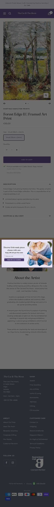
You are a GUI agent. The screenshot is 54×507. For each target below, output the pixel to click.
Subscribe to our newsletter (14, 259)
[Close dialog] (51, 241)
